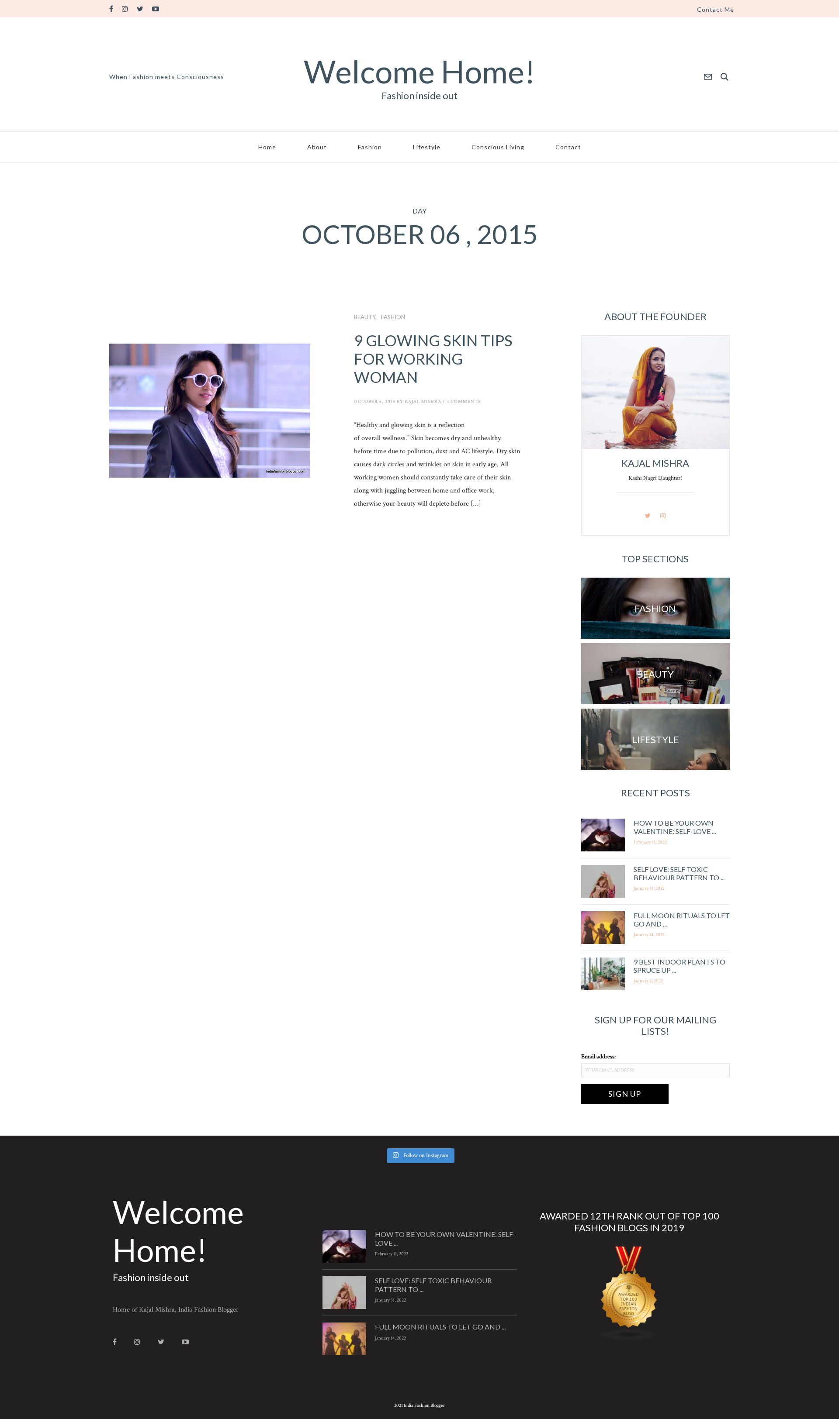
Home (267, 147)
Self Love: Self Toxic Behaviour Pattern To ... (679, 873)
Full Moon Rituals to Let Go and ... (440, 1327)
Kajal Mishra (423, 402)
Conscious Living (498, 147)
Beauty (364, 316)
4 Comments (464, 402)
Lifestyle (426, 147)
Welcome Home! (419, 71)
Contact (568, 147)
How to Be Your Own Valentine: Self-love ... (675, 827)
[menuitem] (715, 10)
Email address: (598, 1057)
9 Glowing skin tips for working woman (433, 358)
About (317, 147)
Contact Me (715, 10)
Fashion (370, 147)
